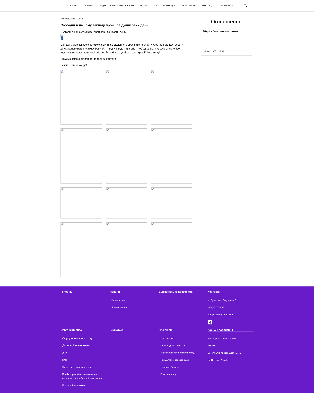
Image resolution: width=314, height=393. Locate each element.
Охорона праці (168, 374)
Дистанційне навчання (76, 345)
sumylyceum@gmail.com (221, 314)
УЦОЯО (212, 345)
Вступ (144, 5)
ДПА (64, 352)
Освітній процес (165, 5)
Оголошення (118, 300)
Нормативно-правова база (174, 360)
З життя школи (119, 307)
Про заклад (167, 338)
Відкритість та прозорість (117, 5)
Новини (89, 5)
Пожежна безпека (169, 367)
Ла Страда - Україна (218, 360)
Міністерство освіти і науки (222, 338)
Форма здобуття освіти (172, 345)
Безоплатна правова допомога (224, 352)
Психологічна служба (73, 385)
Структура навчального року (77, 338)
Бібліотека (189, 5)
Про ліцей (208, 5)
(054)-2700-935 (216, 307)
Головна (71, 5)
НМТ (64, 360)
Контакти (227, 5)
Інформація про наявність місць (177, 352)
